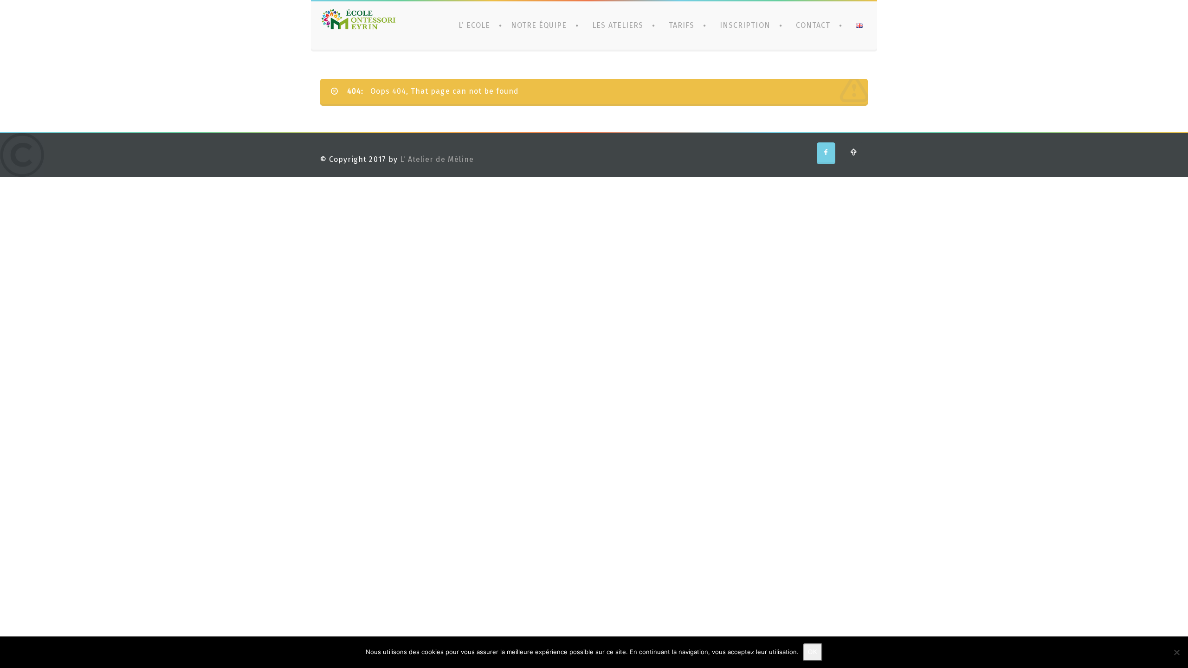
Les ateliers (617, 25)
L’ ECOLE (474, 25)
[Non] (1176, 652)
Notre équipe (539, 25)
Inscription (745, 25)
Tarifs (681, 25)
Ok (813, 652)
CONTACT (813, 25)
